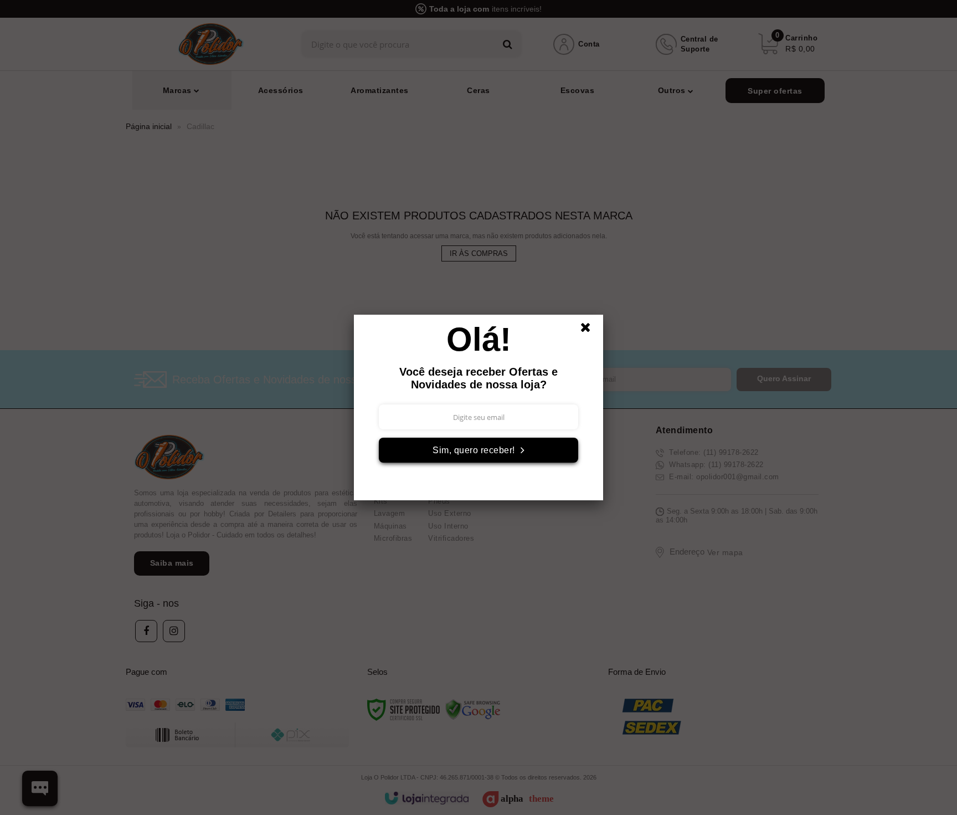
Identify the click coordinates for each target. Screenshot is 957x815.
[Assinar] (478, 450)
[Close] (590, 330)
